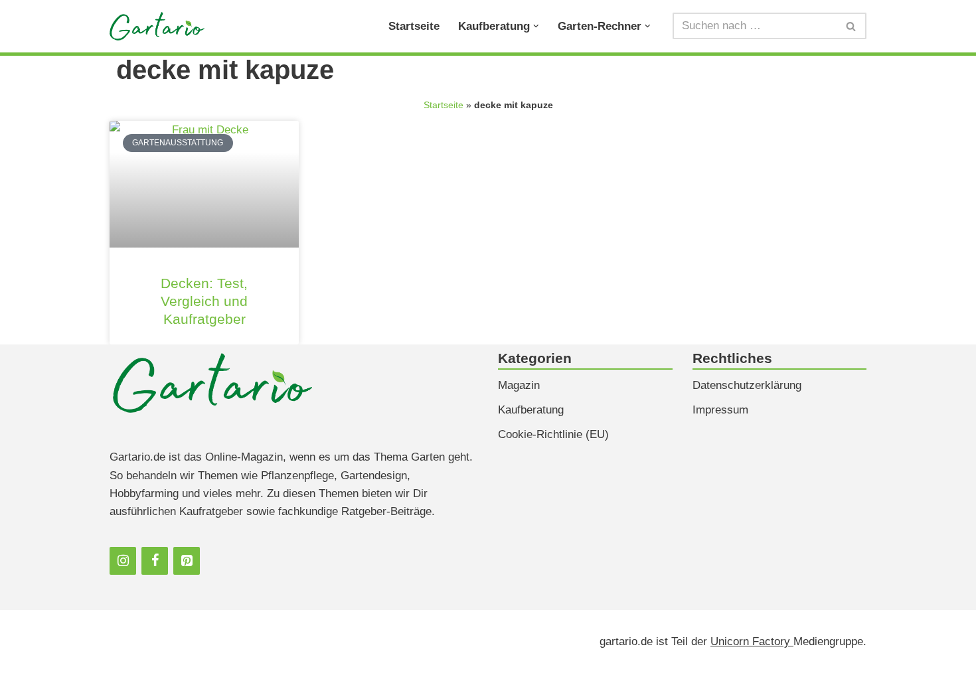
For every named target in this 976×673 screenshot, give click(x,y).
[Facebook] (154, 561)
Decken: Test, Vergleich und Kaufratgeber (204, 301)
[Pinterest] (186, 561)
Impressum (720, 410)
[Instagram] (123, 561)
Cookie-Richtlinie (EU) (553, 434)
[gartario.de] (157, 26)
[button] (536, 26)
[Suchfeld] (851, 26)
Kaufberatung (531, 410)
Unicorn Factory (751, 641)
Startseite (414, 26)
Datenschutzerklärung (746, 385)
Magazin (519, 385)
